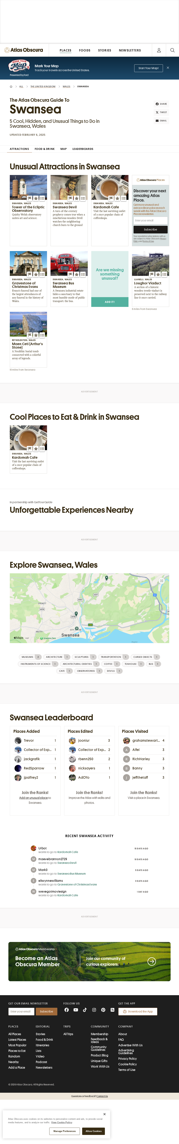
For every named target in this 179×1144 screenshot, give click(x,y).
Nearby (13, 1062)
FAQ (121, 1039)
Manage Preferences (64, 1131)
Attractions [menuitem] (19, 149)
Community (100, 1026)
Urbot (42, 848)
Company (125, 1026)
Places (13, 1026)
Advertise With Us (130, 1045)
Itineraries (42, 1045)
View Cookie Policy (61, 1122)
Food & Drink (44, 1039)
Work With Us (100, 1066)
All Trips (68, 1034)
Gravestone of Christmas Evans (77, 884)
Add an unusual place (33, 797)
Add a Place (16, 1067)
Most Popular (17, 1045)
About (122, 1034)
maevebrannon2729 (52, 859)
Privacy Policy (127, 1058)
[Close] (104, 1114)
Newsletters (44, 1067)
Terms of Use (148, 241)
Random (14, 1056)
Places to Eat (17, 1050)
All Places (14, 1034)
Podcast (41, 1062)
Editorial (43, 1026)
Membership (99, 1034)
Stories (40, 1034)
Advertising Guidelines (126, 1051)
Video (40, 1056)
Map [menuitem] (63, 149)
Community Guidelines (98, 1048)
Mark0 (43, 869)
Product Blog (99, 1055)
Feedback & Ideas (99, 1040)
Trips (67, 1026)
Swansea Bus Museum (72, 873)
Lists (38, 1050)
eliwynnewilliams (50, 880)
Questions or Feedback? (89, 1096)
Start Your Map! (149, 68)
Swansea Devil (67, 863)
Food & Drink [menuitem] (45, 149)
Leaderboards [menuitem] (83, 149)
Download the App (140, 1011)
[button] (29, 198)
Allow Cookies (94, 1131)
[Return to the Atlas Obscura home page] (24, 50)
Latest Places (17, 1039)
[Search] (172, 50)
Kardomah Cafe (68, 852)
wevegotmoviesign (52, 891)
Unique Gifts (99, 1061)
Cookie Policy (127, 1064)
